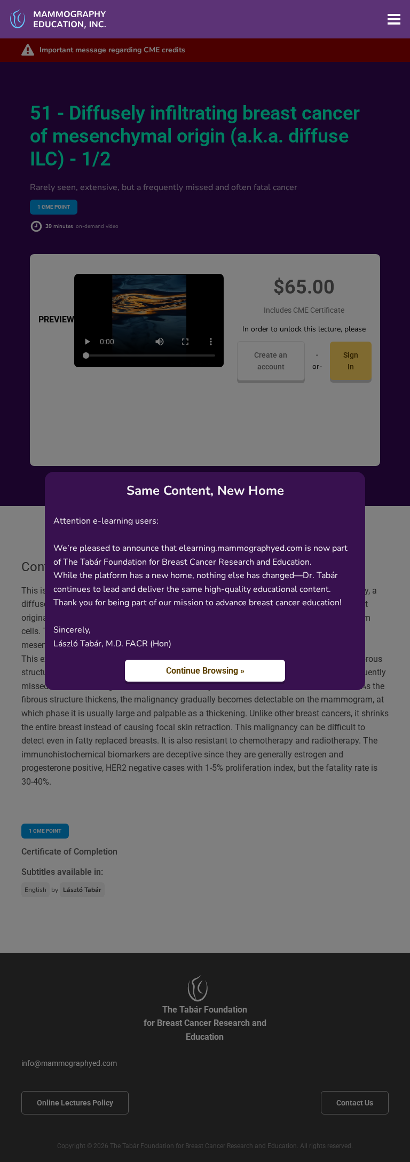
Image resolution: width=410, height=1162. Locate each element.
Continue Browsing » (205, 671)
